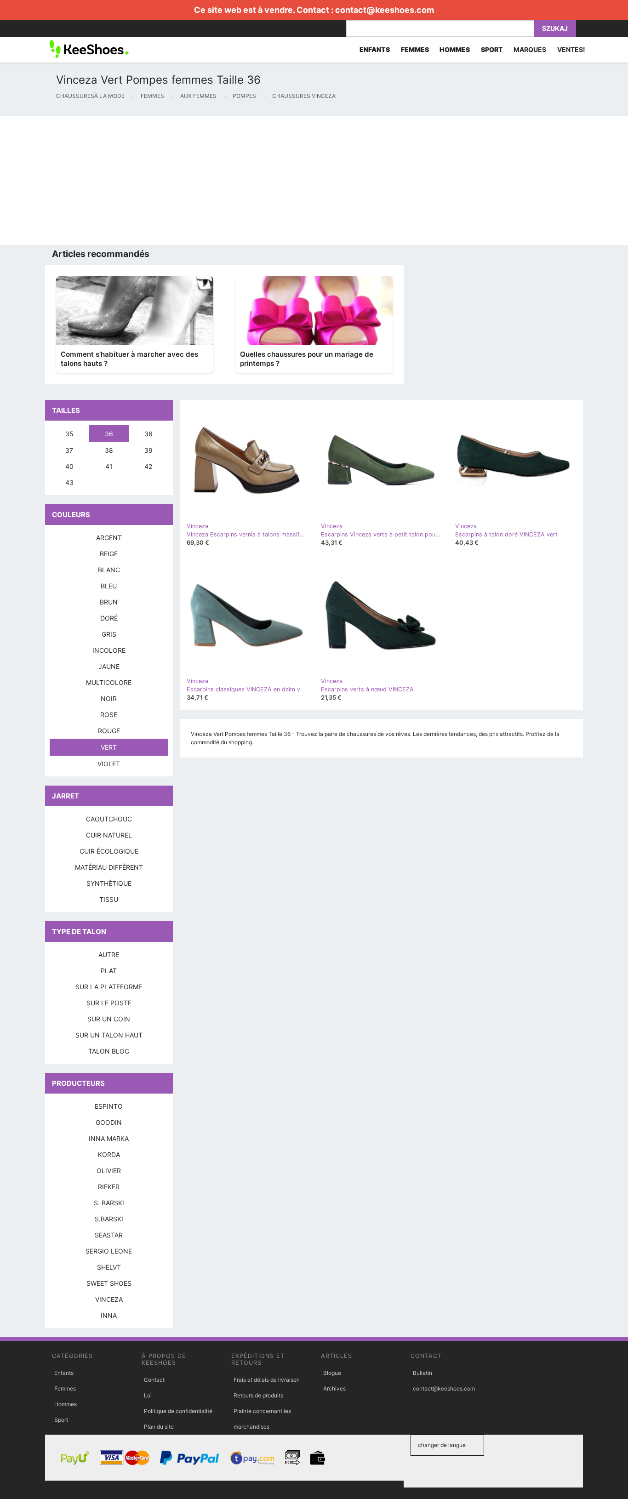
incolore (109, 650)
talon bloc (108, 1051)
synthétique (108, 883)
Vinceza (109, 1299)
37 (69, 450)
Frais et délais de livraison (267, 1379)
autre (108, 954)
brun (109, 602)
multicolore (108, 682)
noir (109, 698)
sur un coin (108, 1019)
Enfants (64, 1372)
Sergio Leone (109, 1251)
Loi (148, 1395)
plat (109, 971)
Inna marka (109, 1138)
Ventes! (571, 49)
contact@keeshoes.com (384, 10)
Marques (530, 49)
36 (109, 434)
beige (109, 554)
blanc (109, 570)
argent (109, 537)
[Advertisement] (276, 180)
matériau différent (109, 867)
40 (69, 466)
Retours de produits (258, 1395)
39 (148, 450)
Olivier (109, 1170)
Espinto (109, 1106)
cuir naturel (109, 835)
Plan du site (159, 1426)
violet (108, 764)
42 (148, 466)
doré (109, 618)
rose (108, 714)
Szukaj (555, 28)
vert (109, 747)
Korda (109, 1154)
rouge (109, 731)
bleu (109, 586)
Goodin (109, 1122)
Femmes (65, 1388)
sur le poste (108, 1003)
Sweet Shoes (108, 1283)
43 (69, 482)
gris (109, 634)
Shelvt (109, 1267)
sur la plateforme (108, 987)
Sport (61, 1419)
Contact (154, 1379)
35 (69, 434)
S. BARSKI (109, 1203)
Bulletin (422, 1372)
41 (109, 466)
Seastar (109, 1235)
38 (109, 450)
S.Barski (109, 1219)
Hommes (65, 1404)
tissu (108, 899)
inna (109, 1315)
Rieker (109, 1187)
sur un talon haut (109, 1035)
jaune (109, 666)
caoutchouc (109, 819)
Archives (334, 1388)
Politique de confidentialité (178, 1411)
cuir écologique (109, 851)
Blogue (332, 1372)
